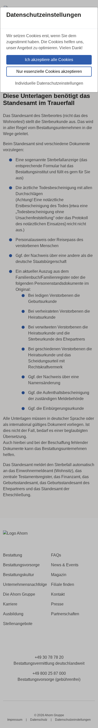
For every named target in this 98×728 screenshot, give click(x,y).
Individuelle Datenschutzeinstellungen (49, 83)
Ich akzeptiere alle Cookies (49, 60)
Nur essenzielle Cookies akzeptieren (49, 71)
